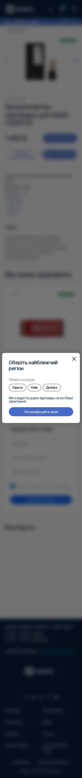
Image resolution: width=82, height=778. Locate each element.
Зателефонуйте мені (41, 412)
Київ (34, 387)
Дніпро (52, 387)
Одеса (17, 387)
